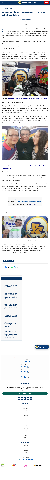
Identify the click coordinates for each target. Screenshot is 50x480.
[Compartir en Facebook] (6, 267)
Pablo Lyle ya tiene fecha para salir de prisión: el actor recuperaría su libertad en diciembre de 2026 (10, 296)
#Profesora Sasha (8, 260)
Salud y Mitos (26, 432)
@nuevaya (20, 197)
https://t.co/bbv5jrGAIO (22, 201)
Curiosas (26, 428)
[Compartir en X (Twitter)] (9, 267)
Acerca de (26, 445)
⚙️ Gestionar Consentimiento (26, 459)
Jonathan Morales (26, 19)
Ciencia (25, 430)
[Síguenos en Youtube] (22, 398)
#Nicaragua (14, 199)
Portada (4, 8)
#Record (27, 199)
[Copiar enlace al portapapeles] (18, 267)
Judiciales (26, 415)
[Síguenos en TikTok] (25, 398)
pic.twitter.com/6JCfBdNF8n (35, 201)
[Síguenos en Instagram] (31, 398)
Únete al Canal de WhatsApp (25, 393)
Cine (26, 435)
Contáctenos (26, 447)
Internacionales (25, 413)
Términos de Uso (25, 454)
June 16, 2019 (33, 204)
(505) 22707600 (27, 388)
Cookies (25, 452)
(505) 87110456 (27, 390)
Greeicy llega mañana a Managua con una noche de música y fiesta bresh (10, 315)
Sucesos (26, 406)
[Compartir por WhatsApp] (12, 267)
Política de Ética (25, 457)
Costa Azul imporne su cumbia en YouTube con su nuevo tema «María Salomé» (11, 286)
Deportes (26, 410)
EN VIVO (46, 2)
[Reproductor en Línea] (5, 2)
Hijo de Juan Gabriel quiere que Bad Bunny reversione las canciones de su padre (10, 324)
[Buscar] (8, 2)
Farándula (9, 8)
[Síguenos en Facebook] (19, 398)
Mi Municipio (25, 437)
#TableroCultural (21, 199)
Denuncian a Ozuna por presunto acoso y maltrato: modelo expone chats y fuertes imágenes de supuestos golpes (10, 334)
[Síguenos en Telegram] (28, 398)
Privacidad (26, 450)
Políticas (26, 417)
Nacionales (25, 408)
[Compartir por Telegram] (15, 267)
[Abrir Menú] (2, 2)
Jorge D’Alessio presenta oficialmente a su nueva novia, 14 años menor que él (11, 306)
